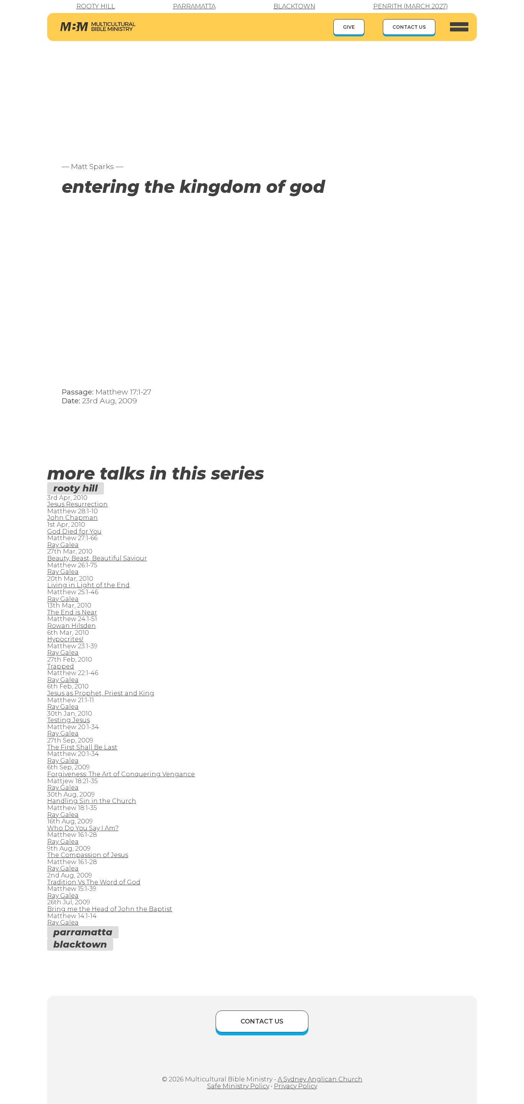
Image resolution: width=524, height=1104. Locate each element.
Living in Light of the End (88, 585)
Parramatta (194, 6)
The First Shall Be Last (82, 747)
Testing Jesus (68, 720)
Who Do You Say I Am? (83, 828)
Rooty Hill (95, 6)
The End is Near (72, 612)
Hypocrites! (65, 639)
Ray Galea (63, 545)
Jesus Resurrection (77, 504)
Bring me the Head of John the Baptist (109, 909)
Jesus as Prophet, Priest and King (100, 693)
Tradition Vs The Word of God (93, 882)
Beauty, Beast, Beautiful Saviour (97, 558)
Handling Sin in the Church (91, 801)
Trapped (60, 666)
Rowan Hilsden (71, 625)
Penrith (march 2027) (410, 6)
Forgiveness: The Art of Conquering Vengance (121, 774)
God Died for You (74, 531)
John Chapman (72, 517)
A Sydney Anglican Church (320, 1079)
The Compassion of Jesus (87, 855)
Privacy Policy (295, 1086)
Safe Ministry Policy (238, 1086)
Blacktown (294, 6)
